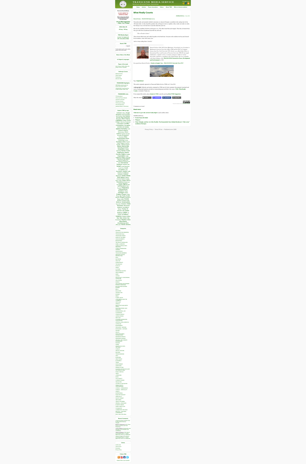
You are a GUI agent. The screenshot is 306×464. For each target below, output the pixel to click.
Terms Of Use (118, 446)
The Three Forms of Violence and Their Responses (123, 425)
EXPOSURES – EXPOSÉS (121, 328)
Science (119, 200)
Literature (120, 174)
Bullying (128, 118)
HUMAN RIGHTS (119, 262)
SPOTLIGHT (118, 302)
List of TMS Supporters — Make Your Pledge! (123, 22)
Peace (126, 191)
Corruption (127, 125)
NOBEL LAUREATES (120, 244)
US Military (125, 214)
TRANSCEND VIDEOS (120, 235)
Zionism (128, 224)
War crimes (123, 218)
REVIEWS (118, 342)
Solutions (123, 204)
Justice (125, 171)
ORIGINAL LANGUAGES (121, 403)
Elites (125, 137)
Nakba (124, 180)
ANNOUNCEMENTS (120, 239)
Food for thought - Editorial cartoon (123, 144)
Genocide (125, 146)
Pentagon (121, 192)
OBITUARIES (118, 399)
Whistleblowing (121, 223)
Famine (128, 141)
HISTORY (118, 330)
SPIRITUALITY (119, 396)
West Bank (123, 221)
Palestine (125, 188)
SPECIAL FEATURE (120, 350)
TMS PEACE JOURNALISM (121, 242)
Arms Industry (126, 116)
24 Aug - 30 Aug (123, 29)
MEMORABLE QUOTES (121, 270)
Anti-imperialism (126, 114)
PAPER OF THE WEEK (120, 237)
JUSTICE (118, 275)
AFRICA (117, 267)
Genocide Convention (123, 147)
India (127, 156)
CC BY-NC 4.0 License (186, 103)
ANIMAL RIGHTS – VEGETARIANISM (120, 386)
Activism (119, 113)
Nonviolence (120, 182)
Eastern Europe (126, 133)
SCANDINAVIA (119, 312)
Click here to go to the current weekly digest (145, 112)
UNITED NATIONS (120, 316)
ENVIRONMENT (119, 325)
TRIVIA (117, 373)
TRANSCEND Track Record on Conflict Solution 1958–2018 (122, 89)
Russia (126, 199)
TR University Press (120, 104)
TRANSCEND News (120, 234)
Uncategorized (119, 408)
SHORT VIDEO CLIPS (120, 406)
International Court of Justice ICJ (124, 159)
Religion (122, 197)
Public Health (126, 196)
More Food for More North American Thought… (123, 421)
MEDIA (117, 296)
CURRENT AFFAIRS (120, 380)
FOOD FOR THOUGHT (120, 394)
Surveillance (126, 207)
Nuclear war (127, 182)
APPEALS (118, 303)
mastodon (157, 97)
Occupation (120, 184)
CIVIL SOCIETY (119, 378)
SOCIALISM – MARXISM (121, 327)
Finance (122, 143)
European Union (121, 141)
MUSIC (117, 376)
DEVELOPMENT (119, 364)
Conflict (126, 123)
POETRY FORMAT (120, 398)
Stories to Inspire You (157, 63)
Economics (125, 135)
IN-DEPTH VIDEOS (120, 404)
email (146, 97)
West (128, 220)
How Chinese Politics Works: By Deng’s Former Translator (122, 67)
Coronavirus (120, 125)
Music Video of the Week (121, 414)
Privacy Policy (119, 449)
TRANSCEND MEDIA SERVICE (153, 2)
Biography (118, 118)
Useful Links (118, 444)
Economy (121, 137)
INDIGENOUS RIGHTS (120, 336)
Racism (118, 197)
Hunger (128, 154)
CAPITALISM (118, 323)
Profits (128, 194)
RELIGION (118, 352)
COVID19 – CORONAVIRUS (122, 388)
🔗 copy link (176, 97)
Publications (118, 77)
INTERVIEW (118, 357)
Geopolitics (121, 149)
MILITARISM (118, 259)
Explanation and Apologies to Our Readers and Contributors (123, 429)
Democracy (121, 132)
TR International (119, 96)
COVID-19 (120, 127)
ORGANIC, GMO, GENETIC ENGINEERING (121, 341)
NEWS (117, 274)
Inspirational (120, 158)
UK (127, 209)
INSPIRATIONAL (119, 393)
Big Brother (127, 117)
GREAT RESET (119, 359)
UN (123, 210)
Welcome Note (119, 78)
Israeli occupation (123, 168)
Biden (122, 117)
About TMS (169, 7)
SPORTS (117, 391)
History (126, 152)
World (123, 224)
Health (128, 150)
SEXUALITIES (119, 382)
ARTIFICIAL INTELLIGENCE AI (122, 322)
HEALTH (117, 332)
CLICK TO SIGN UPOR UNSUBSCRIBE (123, 38)
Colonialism (120, 123)
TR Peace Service (119, 101)
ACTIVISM (118, 269)
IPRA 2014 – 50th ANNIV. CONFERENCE (121, 412)
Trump (124, 209)
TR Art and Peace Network (121, 97)
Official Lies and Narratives (124, 185)
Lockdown (125, 174)
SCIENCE (118, 349)
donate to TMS (154, 94)
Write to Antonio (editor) (180, 7)
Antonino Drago (119, 436)
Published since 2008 (170, 129)
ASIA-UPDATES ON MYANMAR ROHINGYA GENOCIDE (122, 284)
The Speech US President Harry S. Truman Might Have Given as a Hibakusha (123, 433)
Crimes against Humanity (122, 127)
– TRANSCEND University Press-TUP (173, 63)
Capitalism (119, 120)
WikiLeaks (118, 224)
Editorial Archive (119, 73)
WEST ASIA (118, 317)
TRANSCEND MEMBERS (121, 253)
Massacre (118, 175)
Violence (119, 216)
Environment (121, 138)
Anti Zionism (119, 116)
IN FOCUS (118, 265)
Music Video (119, 180)
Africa (123, 113)
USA (125, 213)
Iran (128, 164)
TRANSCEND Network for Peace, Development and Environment (170, 59)
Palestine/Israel (123, 189)
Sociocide (118, 204)
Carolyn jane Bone (120, 420)
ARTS (117, 355)
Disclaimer (118, 448)
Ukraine (119, 210)
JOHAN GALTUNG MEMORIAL (122, 232)
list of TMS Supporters (174, 94)
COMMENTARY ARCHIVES (121, 409)
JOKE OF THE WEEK (120, 401)
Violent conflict (126, 216)
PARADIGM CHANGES (121, 338)
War (118, 218)
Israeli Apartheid (125, 166)
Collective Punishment (125, 122)
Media (124, 176)
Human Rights (121, 154)
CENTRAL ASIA (119, 292)
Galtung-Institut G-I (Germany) (122, 106)
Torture (119, 209)
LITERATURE (118, 375)
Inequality (128, 157)
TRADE (117, 362)
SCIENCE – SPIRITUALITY (121, 389)
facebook (167, 97)
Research (127, 197)
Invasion (125, 164)
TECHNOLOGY (119, 264)
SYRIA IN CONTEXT (120, 314)
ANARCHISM (118, 365)
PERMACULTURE (120, 367)
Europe (126, 140)
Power (124, 194)
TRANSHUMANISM (120, 354)
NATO (128, 180)
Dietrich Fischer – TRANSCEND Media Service (144, 19)
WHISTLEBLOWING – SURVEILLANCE (120, 334)
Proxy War (119, 196)
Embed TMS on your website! (123, 460)
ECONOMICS (118, 360)
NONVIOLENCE (119, 251)
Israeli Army (121, 168)
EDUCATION (118, 291)
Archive (144, 7)
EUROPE (118, 294)
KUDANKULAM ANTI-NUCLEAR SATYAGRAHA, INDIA (123, 370)
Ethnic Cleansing (123, 139)
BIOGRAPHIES (119, 240)
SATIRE (117, 344)
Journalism (119, 171)
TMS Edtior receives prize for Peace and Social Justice (122, 86)
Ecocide (119, 135)
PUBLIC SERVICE (120, 371)
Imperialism (121, 156)
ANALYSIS (118, 260)
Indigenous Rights (120, 157)
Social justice (126, 202)
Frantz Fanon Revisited (141, 118)
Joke (126, 169)
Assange (118, 117)
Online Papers (119, 75)
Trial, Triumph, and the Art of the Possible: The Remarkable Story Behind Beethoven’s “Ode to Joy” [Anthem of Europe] (162, 123)
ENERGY (118, 282)
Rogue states (120, 199)
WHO (127, 223)
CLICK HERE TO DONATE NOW (123, 14)
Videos (162, 7)
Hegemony (120, 152)
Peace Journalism (153, 7)
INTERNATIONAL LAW (120, 311)
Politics (118, 194)
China (124, 120)
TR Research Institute (120, 103)
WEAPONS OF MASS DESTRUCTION (120, 255)
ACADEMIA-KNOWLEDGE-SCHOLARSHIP (121, 320)
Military (123, 177)
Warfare (124, 220)
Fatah (118, 143)
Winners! (137, 120)
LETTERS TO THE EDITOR (121, 383)
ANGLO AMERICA (119, 272)
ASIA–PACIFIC (119, 280)
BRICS (123, 118)
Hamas (123, 151)
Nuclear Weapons (122, 183)
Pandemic (121, 191)
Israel (119, 166)
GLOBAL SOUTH (119, 297)
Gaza (119, 146)
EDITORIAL (118, 230)
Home (138, 7)
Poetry (126, 192)
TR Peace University (120, 99)
